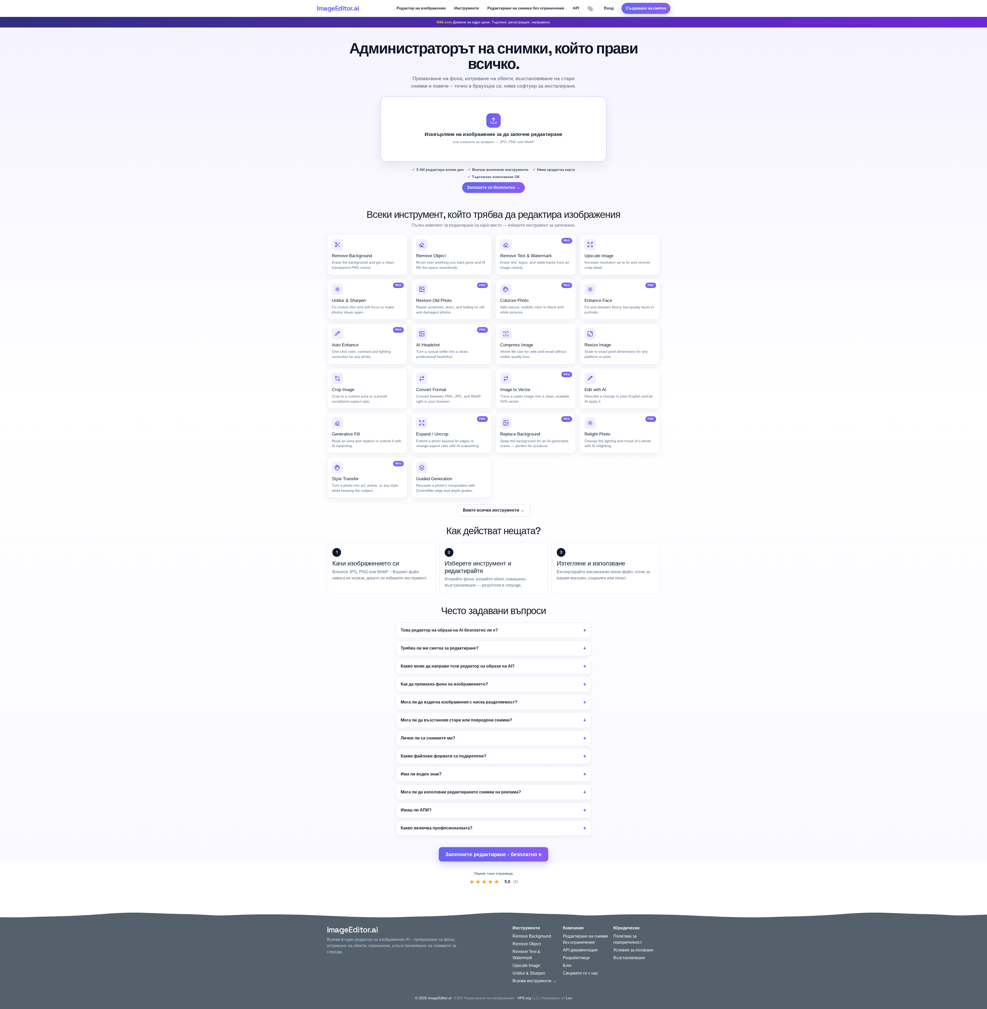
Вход (609, 8)
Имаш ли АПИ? (416, 810)
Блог (567, 965)
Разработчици (576, 958)
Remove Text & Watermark (526, 954)
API (576, 8)
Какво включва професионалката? (436, 828)
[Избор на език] (590, 8)
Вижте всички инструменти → (493, 510)
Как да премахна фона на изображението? (444, 684)
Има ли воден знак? (421, 774)
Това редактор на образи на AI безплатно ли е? (449, 630)
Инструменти (466, 8)
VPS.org (524, 998)
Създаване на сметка (646, 8)
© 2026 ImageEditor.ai (433, 998)
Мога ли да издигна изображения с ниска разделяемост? (459, 702)
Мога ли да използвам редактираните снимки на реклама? (461, 792)
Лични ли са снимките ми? (428, 738)
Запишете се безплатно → (493, 187)
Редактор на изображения (421, 8)
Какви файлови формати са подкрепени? (443, 756)
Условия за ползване (633, 950)
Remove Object (527, 944)
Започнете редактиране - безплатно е (493, 854)
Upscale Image (526, 965)
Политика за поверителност (627, 939)
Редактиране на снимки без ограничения (525, 8)
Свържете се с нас (580, 973)
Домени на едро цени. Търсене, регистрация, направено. (493, 22)
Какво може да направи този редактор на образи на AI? (458, 666)
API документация (580, 950)
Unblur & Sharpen (529, 973)
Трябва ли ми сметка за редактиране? (440, 648)
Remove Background (532, 936)
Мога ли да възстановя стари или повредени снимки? (456, 720)
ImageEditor (338, 8)
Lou (569, 998)
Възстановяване (629, 958)
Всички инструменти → (534, 981)
